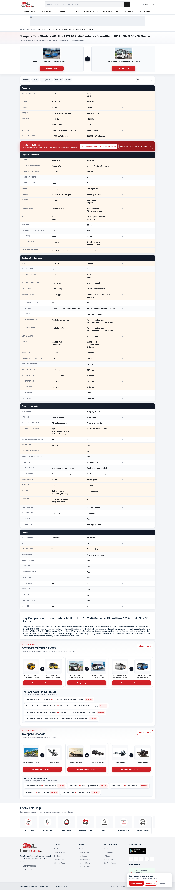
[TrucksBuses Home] (31, 847)
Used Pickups (108, 859)
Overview (26, 80)
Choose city (150, 883)
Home (22, 29)
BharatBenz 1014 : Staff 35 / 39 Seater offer (135, 146)
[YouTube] (141, 859)
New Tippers (58, 856)
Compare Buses (29, 29)
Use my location (136, 883)
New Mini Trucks (109, 849)
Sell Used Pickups (110, 863)
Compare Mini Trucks (111, 852)
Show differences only (144, 80)
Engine (35, 80)
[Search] (127, 4)
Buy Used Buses (84, 859)
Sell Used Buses (84, 866)
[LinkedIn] (152, 859)
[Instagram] (146, 859)
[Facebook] (136, 859)
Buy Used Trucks (59, 859)
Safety (68, 80)
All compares (145, 646)
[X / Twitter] (131, 859)
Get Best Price (51, 68)
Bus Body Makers (85, 863)
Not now (162, 883)
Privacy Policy (124, 886)
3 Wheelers (107, 856)
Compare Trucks (59, 852)
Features (58, 80)
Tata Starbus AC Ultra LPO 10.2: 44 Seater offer (98, 146)
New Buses (82, 849)
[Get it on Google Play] (137, 851)
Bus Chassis (83, 856)
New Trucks (58, 849)
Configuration (46, 80)
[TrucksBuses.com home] (27, 4)
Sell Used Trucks (59, 863)
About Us (114, 886)
